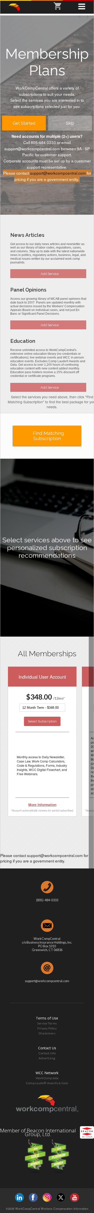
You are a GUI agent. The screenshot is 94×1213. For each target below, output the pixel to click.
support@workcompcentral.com (58, 173)
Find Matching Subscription (48, 436)
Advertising (47, 1058)
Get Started (24, 123)
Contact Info (47, 1053)
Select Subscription (42, 721)
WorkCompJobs (47, 1078)
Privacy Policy (47, 1028)
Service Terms (47, 1023)
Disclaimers (47, 1033)
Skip (70, 123)
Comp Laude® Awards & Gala (47, 1083)
